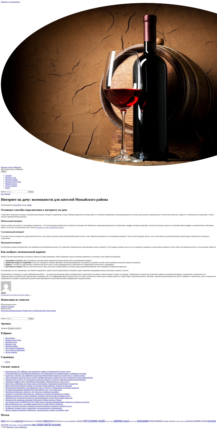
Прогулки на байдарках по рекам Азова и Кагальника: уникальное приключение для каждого (41, 384)
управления (27, 425)
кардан (131, 421)
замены (118, 420)
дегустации (90, 420)
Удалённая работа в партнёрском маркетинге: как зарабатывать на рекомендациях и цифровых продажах (45, 373)
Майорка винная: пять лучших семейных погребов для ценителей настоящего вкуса (38, 396)
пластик (172, 421)
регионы (189, 421)
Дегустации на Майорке (14, 348)
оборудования (155, 421)
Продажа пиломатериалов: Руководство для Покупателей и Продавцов (28, 311)
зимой (126, 420)
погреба (177, 421)
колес (135, 421)
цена (40, 424)
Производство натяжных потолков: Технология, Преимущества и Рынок (33, 400)
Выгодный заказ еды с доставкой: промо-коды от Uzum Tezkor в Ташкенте (34, 404)
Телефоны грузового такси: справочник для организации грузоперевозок (33, 408)
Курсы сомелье (11, 186)
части (47, 424)
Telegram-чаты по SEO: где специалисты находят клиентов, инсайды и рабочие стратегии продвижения (45, 380)
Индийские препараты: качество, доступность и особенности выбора (32, 392)
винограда (48, 420)
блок (34, 421)
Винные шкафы (11, 180)
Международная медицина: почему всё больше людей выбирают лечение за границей (38, 386)
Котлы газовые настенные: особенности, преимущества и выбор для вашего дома (36, 410)
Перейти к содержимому (10, 2)
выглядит (73, 421)
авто (3, 420)
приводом (182, 421)
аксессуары (10, 421)
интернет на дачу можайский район (50, 227)
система (211, 420)
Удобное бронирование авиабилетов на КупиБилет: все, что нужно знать (33, 390)
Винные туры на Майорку (11, 167)
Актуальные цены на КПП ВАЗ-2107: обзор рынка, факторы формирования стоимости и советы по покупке (47, 402)
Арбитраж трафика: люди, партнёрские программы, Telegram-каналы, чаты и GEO (37, 382)
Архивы (4, 328)
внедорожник (65, 421)
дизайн (101, 420)
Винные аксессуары (13, 182)
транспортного (13, 424)
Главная (8, 175)
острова (165, 421)
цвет (34, 424)
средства (4, 425)
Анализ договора (7, 306)
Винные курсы (11, 184)
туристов (19, 424)
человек (56, 424)
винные (39, 421)
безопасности (28, 421)
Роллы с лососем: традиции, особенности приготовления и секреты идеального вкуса (38, 406)
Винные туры (10, 178)
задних (111, 421)
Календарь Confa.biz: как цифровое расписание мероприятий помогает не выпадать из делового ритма (45, 376)
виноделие (57, 421)
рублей (204, 421)
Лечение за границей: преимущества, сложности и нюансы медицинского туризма (37, 394)
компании (143, 420)
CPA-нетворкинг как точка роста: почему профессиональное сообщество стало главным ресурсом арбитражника (49, 378)
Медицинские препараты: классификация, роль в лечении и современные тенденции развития (42, 388)
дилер (107, 421)
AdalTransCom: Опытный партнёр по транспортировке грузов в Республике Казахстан (38, 398)
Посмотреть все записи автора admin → (16, 295)
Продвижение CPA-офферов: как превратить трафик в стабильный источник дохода (38, 371)
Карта (7, 188)
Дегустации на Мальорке (15, 350)
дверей (80, 421)
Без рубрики (5, 194)
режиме (197, 421)
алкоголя (19, 420)
